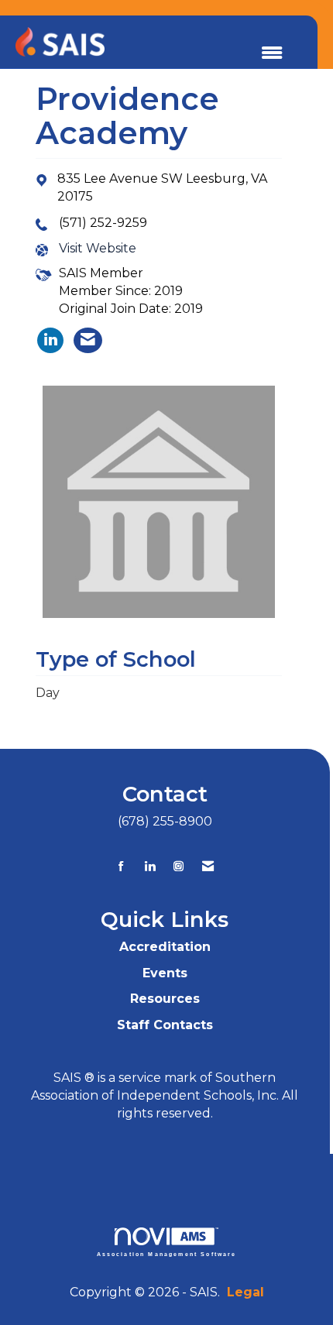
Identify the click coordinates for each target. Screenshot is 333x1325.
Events (164, 973)
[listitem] (50, 340)
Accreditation (165, 946)
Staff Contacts (165, 1025)
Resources (165, 998)
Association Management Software (167, 1253)
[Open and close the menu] (271, 53)
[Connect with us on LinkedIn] (150, 866)
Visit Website (97, 248)
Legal (245, 1292)
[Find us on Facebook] (121, 866)
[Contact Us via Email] (207, 866)
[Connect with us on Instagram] (178, 866)
